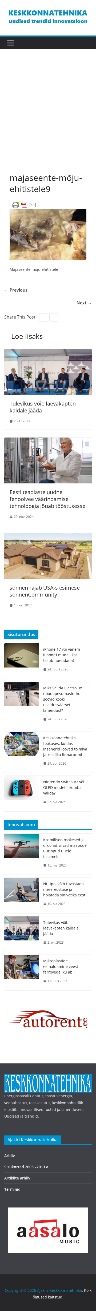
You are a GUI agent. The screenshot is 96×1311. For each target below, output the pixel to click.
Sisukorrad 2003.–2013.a (26, 1166)
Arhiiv (9, 1155)
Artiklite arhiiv (17, 1178)
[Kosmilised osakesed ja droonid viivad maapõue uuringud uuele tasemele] (21, 854)
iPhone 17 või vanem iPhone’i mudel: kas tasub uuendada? (61, 655)
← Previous (15, 290)
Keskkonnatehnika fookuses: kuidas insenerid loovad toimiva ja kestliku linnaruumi (65, 746)
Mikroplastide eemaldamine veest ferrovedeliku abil (60, 966)
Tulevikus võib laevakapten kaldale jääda (43, 407)
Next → (84, 303)
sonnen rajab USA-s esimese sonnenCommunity (45, 591)
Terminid (12, 1189)
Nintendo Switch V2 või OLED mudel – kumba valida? (63, 787)
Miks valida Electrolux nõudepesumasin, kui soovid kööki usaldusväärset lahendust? (62, 699)
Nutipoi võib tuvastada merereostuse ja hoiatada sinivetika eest (64, 889)
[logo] (48, 1077)
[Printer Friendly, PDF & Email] (24, 204)
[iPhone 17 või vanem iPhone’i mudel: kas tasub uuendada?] (21, 661)
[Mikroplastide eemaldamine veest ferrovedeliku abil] (21, 972)
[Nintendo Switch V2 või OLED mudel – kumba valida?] (21, 793)
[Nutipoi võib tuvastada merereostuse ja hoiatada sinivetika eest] (21, 895)
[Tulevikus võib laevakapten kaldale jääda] (48, 353)
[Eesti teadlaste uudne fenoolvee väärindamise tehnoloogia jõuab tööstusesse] (48, 441)
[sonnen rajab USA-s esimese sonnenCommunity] (48, 537)
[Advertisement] (48, 116)
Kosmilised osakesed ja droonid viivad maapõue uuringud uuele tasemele (65, 848)
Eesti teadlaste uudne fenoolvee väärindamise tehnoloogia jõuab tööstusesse (47, 499)
